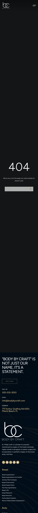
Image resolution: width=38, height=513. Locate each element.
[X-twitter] (10, 462)
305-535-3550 (9, 392)
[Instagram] (3, 462)
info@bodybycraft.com (13, 400)
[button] (34, 5)
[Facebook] (7, 462)
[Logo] (6, 6)
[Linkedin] (14, 462)
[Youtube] (17, 462)
